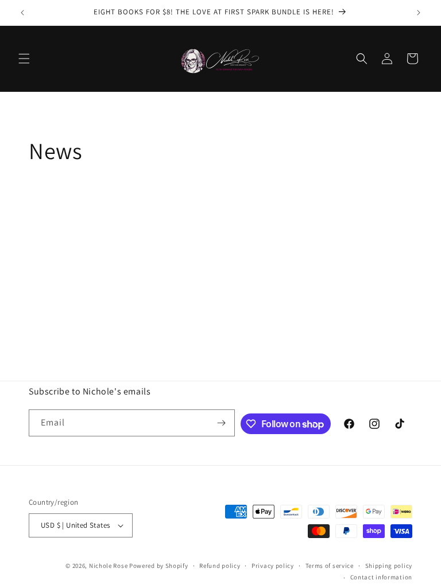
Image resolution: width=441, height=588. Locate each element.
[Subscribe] (221, 422)
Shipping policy (389, 566)
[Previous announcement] (22, 12)
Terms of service (329, 566)
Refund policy (219, 566)
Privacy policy (273, 566)
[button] (24, 58)
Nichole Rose (108, 566)
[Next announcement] (418, 12)
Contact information (381, 577)
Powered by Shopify (158, 566)
